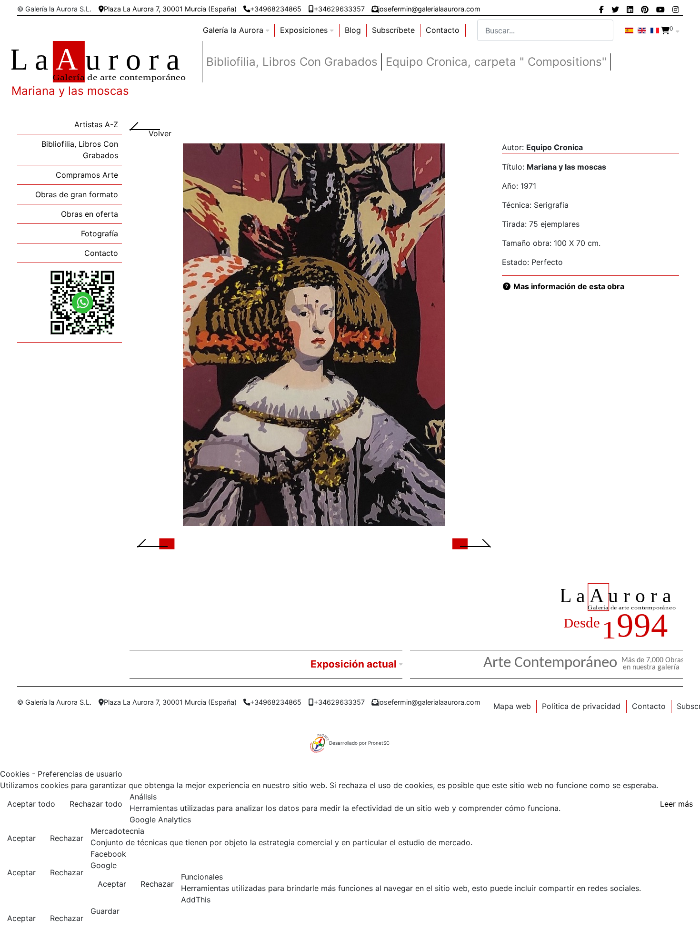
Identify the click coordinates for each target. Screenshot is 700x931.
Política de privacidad (581, 706)
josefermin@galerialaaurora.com (429, 9)
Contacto (443, 30)
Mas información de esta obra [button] (567, 286)
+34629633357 (339, 9)
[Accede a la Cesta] (665, 30)
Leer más (676, 804)
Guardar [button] (105, 911)
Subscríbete (393, 30)
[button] (163, 543)
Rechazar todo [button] (96, 804)
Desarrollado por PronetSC (359, 743)
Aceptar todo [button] (31, 804)
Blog (353, 30)
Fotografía (99, 233)
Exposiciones (304, 30)
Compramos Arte (87, 175)
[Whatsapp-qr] (82, 302)
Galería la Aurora (233, 30)
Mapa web (512, 706)
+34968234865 (275, 9)
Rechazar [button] (66, 838)
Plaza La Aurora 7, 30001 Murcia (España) (170, 9)
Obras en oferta (89, 214)
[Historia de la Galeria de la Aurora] (622, 613)
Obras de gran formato (76, 194)
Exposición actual (353, 664)
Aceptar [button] (21, 838)
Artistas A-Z (96, 124)
